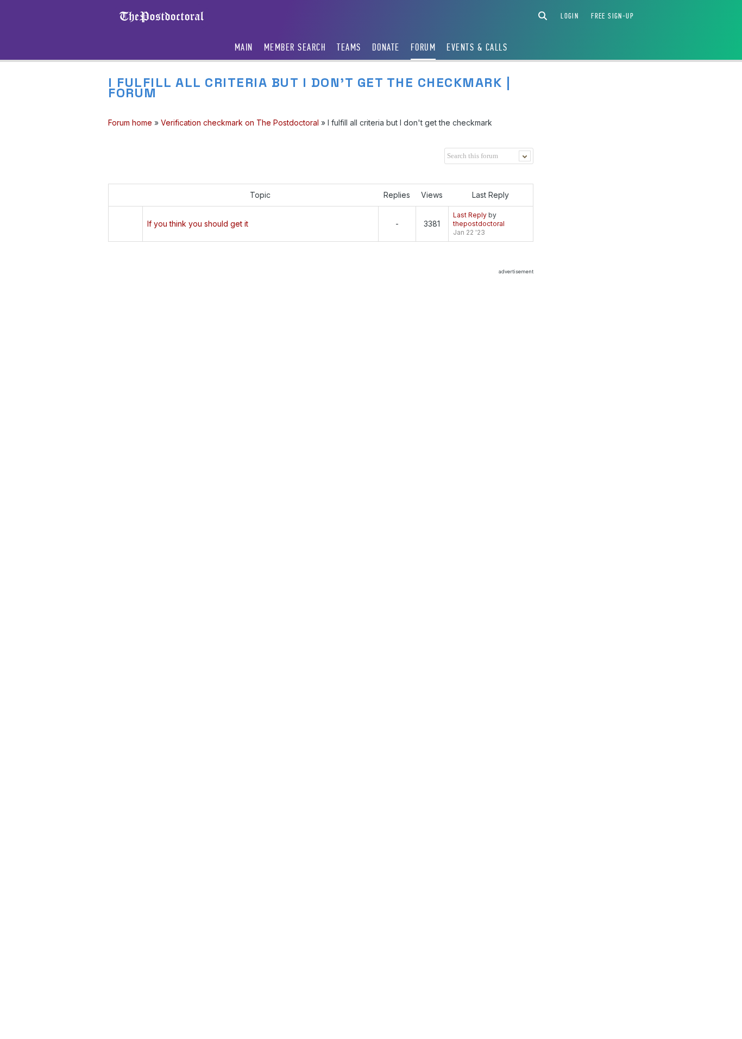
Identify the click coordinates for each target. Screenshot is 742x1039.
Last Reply (470, 215)
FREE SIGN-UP (612, 16)
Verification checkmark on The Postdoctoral (240, 122)
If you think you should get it (197, 223)
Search (542, 15)
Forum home (130, 122)
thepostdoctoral (479, 224)
